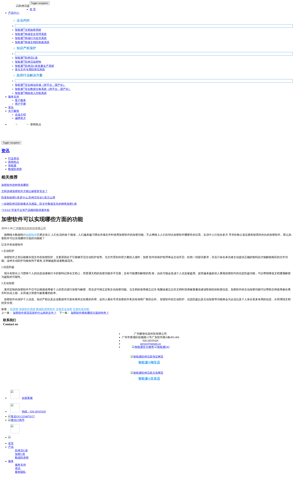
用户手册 (20, 103)
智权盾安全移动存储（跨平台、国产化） (40, 84)
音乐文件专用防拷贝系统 (30, 69)
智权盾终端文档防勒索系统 (32, 42)
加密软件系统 (27, 309)
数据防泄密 (15, 169)
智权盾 (12, 165)
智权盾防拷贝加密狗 (28, 61)
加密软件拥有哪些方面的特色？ (90, 312)
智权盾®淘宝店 (149, 362)
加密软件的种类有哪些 (15, 184)
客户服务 (20, 100)
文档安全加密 (64, 309)
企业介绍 (20, 114)
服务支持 (13, 96)
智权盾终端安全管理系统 (31, 34)
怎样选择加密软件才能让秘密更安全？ (24, 191)
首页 (11, 124)
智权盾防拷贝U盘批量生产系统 (34, 65)
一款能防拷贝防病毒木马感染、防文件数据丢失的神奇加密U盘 (39, 203)
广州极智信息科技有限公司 (29, 228)
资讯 (11, 107)
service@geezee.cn (150, 343)
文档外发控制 (81, 309)
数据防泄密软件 (45, 309)
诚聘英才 (20, 118)
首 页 (33, 9)
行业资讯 (13, 158)
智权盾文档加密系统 (28, 29)
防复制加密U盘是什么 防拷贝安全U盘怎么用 (28, 197)
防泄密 (14, 309)
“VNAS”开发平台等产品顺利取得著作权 (25, 210)
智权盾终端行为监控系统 (31, 38)
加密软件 (31, 234)
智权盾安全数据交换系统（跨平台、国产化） (43, 89)
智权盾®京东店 (149, 378)
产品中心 (14, 12)
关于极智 (13, 110)
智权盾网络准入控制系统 (31, 93)
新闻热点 (13, 162)
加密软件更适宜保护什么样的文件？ (34, 312)
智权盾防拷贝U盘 (26, 57)
